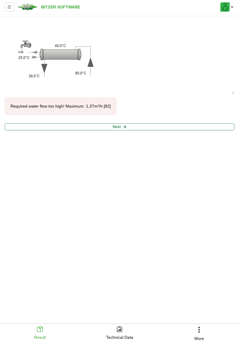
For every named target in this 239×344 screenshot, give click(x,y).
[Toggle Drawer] (9, 7)
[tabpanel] (119, 168)
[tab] (40, 333)
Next (117, 127)
